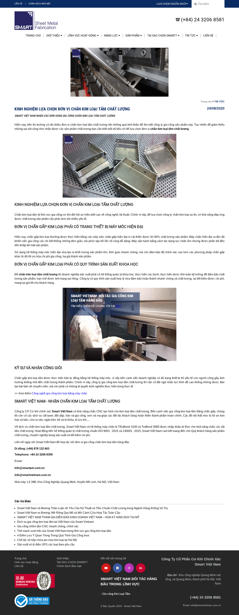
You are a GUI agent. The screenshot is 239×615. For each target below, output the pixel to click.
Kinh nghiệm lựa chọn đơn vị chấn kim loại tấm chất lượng (72, 108)
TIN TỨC (190, 35)
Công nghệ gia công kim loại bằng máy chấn (59, 393)
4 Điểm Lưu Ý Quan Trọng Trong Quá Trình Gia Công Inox (53, 535)
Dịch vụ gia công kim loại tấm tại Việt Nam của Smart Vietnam (55, 521)
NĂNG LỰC (111, 35)
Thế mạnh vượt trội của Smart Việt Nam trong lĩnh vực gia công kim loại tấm (64, 530)
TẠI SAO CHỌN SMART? (162, 35)
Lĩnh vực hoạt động (82, 35)
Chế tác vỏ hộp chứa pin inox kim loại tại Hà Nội (47, 539)
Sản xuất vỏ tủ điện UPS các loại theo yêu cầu (46, 544)
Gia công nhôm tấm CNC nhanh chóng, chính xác (48, 526)
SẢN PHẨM (132, 35)
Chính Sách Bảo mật (40, 3)
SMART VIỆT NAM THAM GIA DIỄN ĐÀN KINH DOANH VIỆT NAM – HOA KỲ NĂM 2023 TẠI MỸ (78, 517)
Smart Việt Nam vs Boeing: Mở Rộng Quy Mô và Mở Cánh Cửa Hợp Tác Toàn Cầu (68, 512)
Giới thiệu (53, 35)
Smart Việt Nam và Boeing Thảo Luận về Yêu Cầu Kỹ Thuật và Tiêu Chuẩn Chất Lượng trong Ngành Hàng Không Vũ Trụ (92, 508)
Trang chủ (33, 35)
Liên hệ (18, 3)
